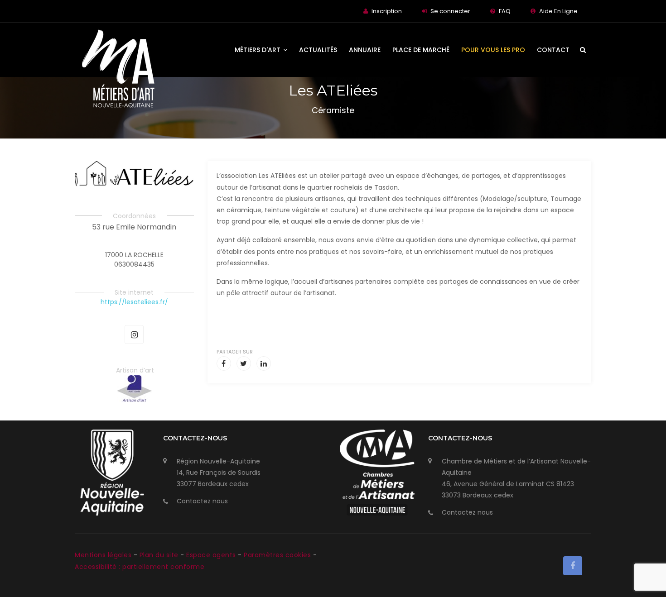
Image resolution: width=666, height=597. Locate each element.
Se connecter (450, 11)
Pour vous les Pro (493, 49)
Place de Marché (420, 49)
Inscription (387, 11)
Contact (553, 49)
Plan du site (160, 554)
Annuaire (365, 49)
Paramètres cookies (277, 554)
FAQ (505, 11)
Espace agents (212, 554)
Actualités (318, 49)
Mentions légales (104, 554)
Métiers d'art (258, 49)
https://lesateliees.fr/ (134, 301)
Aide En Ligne (558, 11)
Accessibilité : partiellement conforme (139, 566)
